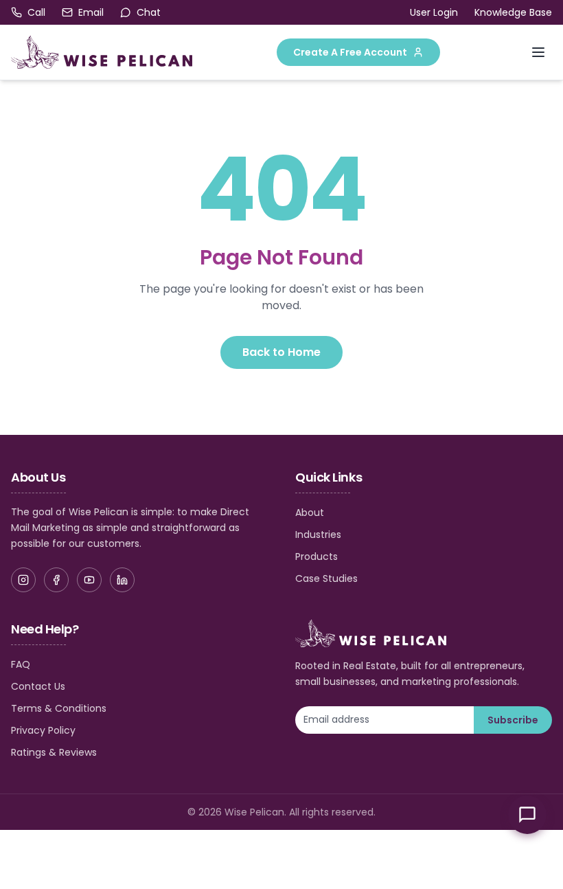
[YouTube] (89, 579)
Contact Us (38, 686)
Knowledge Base (513, 12)
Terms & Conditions (58, 708)
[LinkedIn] (122, 579)
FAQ (20, 664)
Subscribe (512, 720)
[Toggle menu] (538, 52)
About (309, 512)
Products (316, 556)
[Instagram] (23, 579)
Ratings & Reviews (54, 752)
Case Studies (326, 578)
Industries (318, 534)
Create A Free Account (350, 52)
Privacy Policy (43, 730)
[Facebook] (56, 579)
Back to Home (281, 352)
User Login (434, 12)
